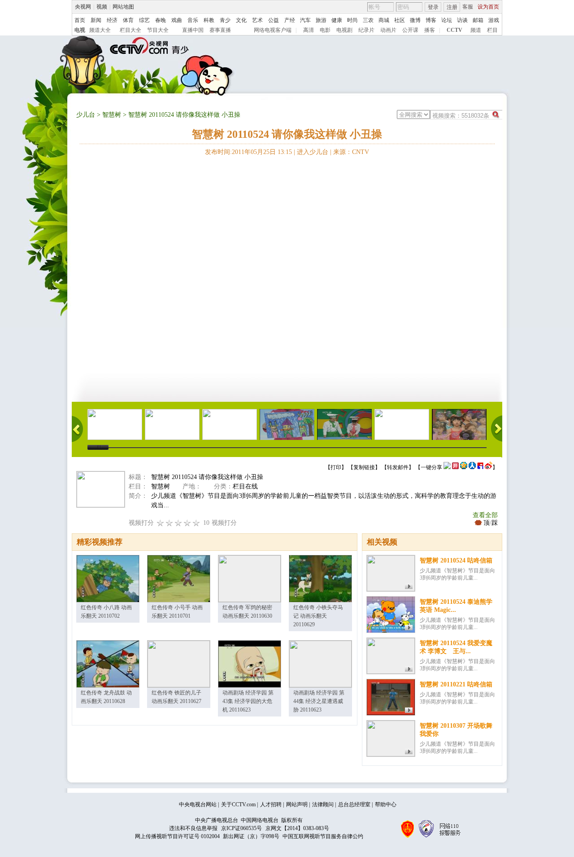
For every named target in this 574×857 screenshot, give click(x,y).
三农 (368, 20)
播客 (429, 30)
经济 (112, 20)
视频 (101, 7)
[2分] (160, 522)
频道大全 (100, 30)
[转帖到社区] (447, 467)
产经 (289, 20)
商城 (383, 20)
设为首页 (488, 7)
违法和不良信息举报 (193, 828)
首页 (79, 20)
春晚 (160, 20)
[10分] (196, 522)
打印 (335, 467)
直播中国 (193, 30)
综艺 (144, 20)
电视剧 (344, 30)
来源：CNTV (351, 152)
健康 (336, 20)
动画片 (388, 30)
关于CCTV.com (238, 804)
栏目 (492, 30)
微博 (415, 20)
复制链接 (364, 467)
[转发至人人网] (472, 467)
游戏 (493, 20)
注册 (452, 7)
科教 (209, 20)
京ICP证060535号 (241, 828)
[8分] (187, 522)
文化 (241, 20)
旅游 (321, 20)
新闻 (96, 20)
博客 (431, 20)
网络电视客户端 (272, 30)
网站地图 (123, 7)
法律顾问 (323, 804)
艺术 (257, 20)
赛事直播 (220, 30)
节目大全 (158, 30)
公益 (273, 20)
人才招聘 (271, 804)
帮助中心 (385, 804)
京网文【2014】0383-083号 (297, 828)
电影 (325, 30)
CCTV (454, 30)
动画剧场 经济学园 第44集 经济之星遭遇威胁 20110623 (318, 701)
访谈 (462, 20)
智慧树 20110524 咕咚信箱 (456, 560)
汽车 (305, 20)
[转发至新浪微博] (488, 467)
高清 (308, 30)
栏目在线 (245, 486)
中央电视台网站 (198, 804)
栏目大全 (130, 30)
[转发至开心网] (455, 467)
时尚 (352, 20)
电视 (79, 30)
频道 (475, 30)
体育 (128, 20)
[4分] (169, 522)
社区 (399, 20)
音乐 (192, 20)
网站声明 (297, 804)
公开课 (410, 30)
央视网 (83, 7)
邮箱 (478, 20)
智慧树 (111, 114)
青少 (225, 20)
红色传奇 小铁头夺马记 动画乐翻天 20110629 (318, 616)
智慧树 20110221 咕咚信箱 (456, 684)
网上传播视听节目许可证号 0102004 (177, 836)
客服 (467, 7)
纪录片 (366, 30)
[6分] (178, 522)
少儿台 (85, 114)
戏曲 (176, 20)
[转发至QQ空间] (463, 467)
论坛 (446, 20)
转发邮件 (398, 467)
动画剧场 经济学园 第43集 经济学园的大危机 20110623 (248, 701)
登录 (433, 7)
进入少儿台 (312, 152)
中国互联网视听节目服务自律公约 (323, 836)
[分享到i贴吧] (480, 467)
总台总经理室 (354, 804)
